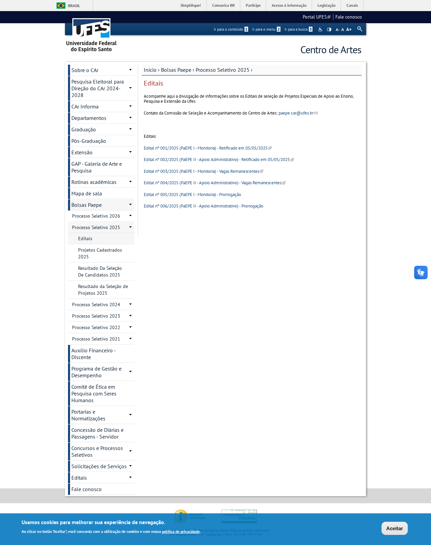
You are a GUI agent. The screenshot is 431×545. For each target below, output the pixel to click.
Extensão (82, 152)
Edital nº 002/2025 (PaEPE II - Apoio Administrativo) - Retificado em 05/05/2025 (219, 159)
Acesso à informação (289, 5)
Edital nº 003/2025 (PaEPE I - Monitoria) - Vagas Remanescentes (203, 171)
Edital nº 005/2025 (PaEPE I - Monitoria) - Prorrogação (192, 194)
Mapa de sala (86, 193)
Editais (85, 238)
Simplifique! (190, 5)
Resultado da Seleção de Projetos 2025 (103, 289)
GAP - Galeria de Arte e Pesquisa (96, 167)
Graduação (83, 129)
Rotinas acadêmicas (94, 182)
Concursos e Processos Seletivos (97, 451)
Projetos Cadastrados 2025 (100, 253)
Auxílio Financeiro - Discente (93, 353)
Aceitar (394, 528)
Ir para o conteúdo (230, 29)
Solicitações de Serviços (99, 466)
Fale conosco (348, 17)
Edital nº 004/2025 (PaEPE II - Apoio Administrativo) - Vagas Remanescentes (215, 183)
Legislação (326, 5)
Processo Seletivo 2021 (96, 339)
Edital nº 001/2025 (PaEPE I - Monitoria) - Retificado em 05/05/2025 (208, 148)
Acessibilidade (321, 29)
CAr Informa (85, 106)
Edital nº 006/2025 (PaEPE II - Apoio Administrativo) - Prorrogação (203, 206)
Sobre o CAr (84, 70)
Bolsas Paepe (176, 69)
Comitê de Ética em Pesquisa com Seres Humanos (94, 393)
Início (150, 69)
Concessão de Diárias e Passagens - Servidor (97, 433)
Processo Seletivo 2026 (96, 216)
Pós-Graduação (88, 140)
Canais (352, 5)
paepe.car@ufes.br (298, 113)
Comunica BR (223, 5)
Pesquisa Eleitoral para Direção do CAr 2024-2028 (97, 88)
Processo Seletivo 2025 (223, 69)
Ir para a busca (298, 29)
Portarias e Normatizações (88, 415)
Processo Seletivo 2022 (96, 327)
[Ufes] (91, 33)
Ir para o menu (266, 29)
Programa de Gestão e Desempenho (96, 372)
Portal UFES (317, 17)
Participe (253, 5)
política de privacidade (181, 531)
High (329, 29)
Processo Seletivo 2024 (96, 304)
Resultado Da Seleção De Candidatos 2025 (100, 271)
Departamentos (88, 118)
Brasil (74, 5)
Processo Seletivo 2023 (96, 316)
